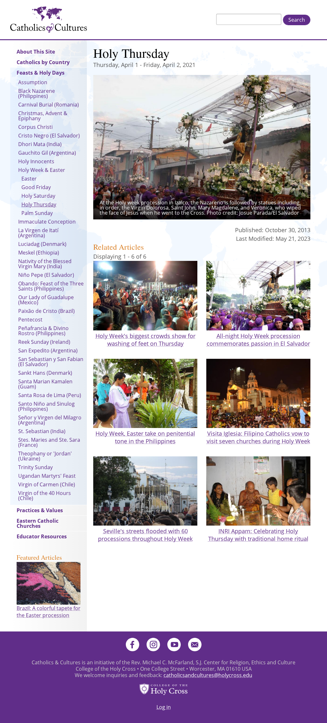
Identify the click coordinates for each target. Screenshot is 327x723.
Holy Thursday (38, 204)
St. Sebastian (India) (41, 431)
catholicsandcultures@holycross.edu (208, 675)
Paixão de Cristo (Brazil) (46, 310)
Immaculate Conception (47, 221)
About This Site (36, 51)
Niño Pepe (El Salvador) (46, 274)
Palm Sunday (37, 213)
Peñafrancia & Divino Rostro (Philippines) (43, 331)
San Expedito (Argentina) (48, 350)
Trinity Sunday (35, 467)
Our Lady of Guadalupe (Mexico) (46, 300)
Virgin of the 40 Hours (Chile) (44, 496)
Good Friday (36, 187)
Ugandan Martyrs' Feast (47, 475)
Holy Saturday (38, 195)
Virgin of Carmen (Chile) (46, 484)
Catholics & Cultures (48, 19)
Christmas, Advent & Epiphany (42, 116)
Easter (29, 178)
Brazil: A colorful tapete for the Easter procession (48, 612)
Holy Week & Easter (41, 169)
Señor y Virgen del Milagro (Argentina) (49, 420)
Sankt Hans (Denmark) (45, 372)
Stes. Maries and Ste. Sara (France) (49, 442)
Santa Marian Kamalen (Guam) (45, 384)
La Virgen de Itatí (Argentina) (38, 233)
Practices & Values (40, 510)
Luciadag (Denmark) (42, 243)
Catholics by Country (43, 62)
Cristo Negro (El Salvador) (49, 135)
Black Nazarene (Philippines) (36, 93)
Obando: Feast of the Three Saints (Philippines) (51, 286)
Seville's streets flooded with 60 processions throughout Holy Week (145, 534)
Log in (163, 707)
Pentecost (30, 319)
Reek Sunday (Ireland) (44, 341)
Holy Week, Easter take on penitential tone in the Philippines (145, 437)
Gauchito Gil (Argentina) (47, 152)
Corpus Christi (35, 126)
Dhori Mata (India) (40, 144)
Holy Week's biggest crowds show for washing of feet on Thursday (145, 339)
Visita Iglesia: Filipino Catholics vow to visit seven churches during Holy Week (258, 437)
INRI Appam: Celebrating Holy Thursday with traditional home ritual (258, 534)
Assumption (32, 82)
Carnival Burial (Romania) (48, 104)
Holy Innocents (36, 161)
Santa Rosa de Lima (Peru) (49, 395)
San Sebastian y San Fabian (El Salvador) (50, 362)
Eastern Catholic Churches (37, 523)
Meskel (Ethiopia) (38, 252)
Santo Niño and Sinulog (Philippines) (46, 406)
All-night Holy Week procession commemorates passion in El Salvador (258, 339)
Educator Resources (42, 536)
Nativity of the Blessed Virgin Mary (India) (45, 264)
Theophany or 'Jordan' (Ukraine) (45, 456)
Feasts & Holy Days (41, 72)
